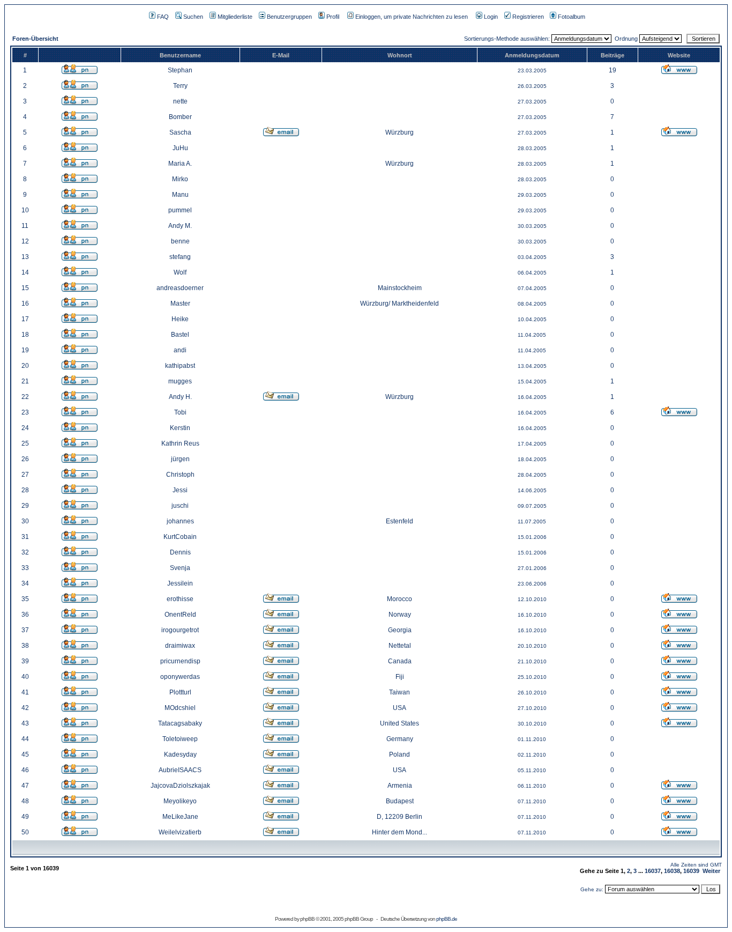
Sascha (180, 132)
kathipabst (180, 365)
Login (491, 16)
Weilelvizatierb (180, 832)
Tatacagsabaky (180, 723)
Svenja (180, 568)
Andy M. (180, 226)
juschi (180, 505)
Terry (180, 86)
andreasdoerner (180, 288)
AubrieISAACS (180, 770)
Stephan (180, 70)
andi (180, 350)
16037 (653, 871)
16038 (672, 871)
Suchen (193, 16)
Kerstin (180, 428)
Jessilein (180, 583)
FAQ (163, 16)
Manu (180, 194)
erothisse (180, 599)
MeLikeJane (180, 816)
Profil (332, 16)
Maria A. (180, 163)
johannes (180, 521)
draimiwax (180, 645)
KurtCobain (180, 537)
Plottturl (180, 692)
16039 (691, 871)
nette (180, 101)
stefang (180, 257)
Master (180, 303)
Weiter (711, 871)
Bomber (180, 117)
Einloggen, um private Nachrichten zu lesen (411, 16)
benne (180, 241)
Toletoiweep (180, 739)
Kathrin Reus (180, 443)
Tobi (180, 412)
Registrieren (528, 16)
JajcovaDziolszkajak (180, 785)
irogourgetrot (180, 630)
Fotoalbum (571, 16)
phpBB (307, 919)
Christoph (180, 474)
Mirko (180, 179)
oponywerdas (180, 676)
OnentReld (180, 614)
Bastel (180, 334)
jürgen (180, 459)
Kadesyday (180, 754)
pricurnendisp (180, 661)
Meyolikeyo (180, 801)
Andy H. (180, 397)
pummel (180, 210)
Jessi (180, 490)
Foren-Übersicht (35, 38)
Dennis (180, 552)
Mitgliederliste (235, 16)
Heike (180, 319)
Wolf (180, 272)
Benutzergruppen (289, 16)
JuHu (180, 148)
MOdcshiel (180, 708)
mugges (180, 381)
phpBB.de (446, 919)
